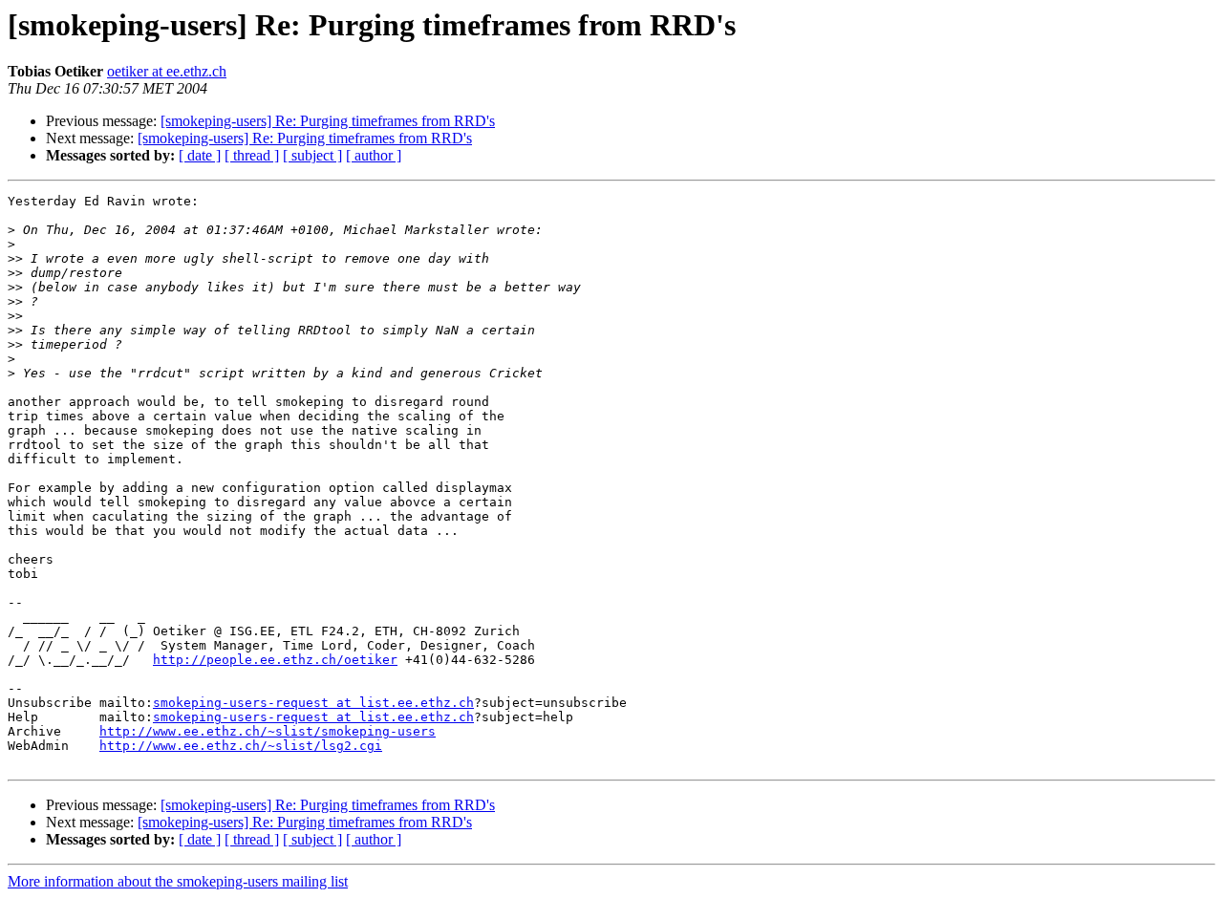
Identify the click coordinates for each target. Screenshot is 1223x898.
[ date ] (200, 155)
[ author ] (373, 155)
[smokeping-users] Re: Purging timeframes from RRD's (328, 121)
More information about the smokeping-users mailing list (178, 881)
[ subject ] (312, 155)
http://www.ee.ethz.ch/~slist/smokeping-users (267, 731)
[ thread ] (252, 155)
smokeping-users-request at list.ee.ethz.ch (313, 702)
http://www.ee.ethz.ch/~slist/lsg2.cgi (240, 745)
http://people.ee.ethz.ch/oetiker (275, 659)
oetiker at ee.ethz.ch (166, 71)
